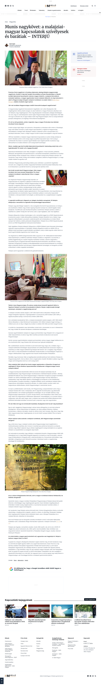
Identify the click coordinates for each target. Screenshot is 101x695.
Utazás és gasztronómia (54, 10)
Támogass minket (84, 5)
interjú (26, 560)
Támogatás (55, 647)
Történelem (33, 10)
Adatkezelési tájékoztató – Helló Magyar (10, 666)
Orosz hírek (24, 653)
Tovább (79, 74)
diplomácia (21, 560)
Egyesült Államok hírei (26, 646)
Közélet (20, 10)
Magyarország (40, 650)
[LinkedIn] (5, 5)
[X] (13, 5)
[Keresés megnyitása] (92, 5)
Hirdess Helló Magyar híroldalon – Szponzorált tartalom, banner (58, 644)
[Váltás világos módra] (95, 6)
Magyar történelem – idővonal (73, 641)
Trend (26, 10)
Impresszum (8, 641)
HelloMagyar (74, 5)
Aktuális (66, 10)
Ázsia (15, 560)
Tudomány (42, 10)
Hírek (22, 643)
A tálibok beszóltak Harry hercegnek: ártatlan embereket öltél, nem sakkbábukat (84, 621)
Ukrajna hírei (24, 648)
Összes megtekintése (90, 599)
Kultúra (73, 10)
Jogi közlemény (9, 659)
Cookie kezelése (9, 662)
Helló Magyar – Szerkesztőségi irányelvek (9, 650)
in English (80, 10)
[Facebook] (8, 5)
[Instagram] (10, 5)
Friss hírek (70, 648)
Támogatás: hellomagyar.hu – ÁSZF (11, 656)
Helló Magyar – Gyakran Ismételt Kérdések (9, 645)
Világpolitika (39, 648)
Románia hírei (24, 650)
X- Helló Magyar (56, 657)
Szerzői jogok (8, 653)
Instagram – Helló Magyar (56, 654)
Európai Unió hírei (25, 655)
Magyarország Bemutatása (71, 645)
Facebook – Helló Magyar (56, 651)
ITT (57, 521)
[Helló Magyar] (50, 6)
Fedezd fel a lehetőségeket (83, 60)
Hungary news (24, 641)
